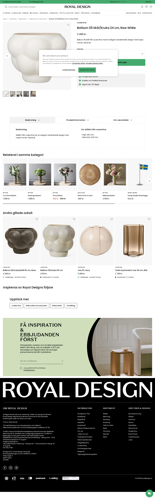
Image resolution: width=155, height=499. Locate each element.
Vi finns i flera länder (10, 422)
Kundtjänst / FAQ (83, 413)
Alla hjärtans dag (134, 413)
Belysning (106, 416)
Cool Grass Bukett (9, 195)
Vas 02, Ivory (84, 270)
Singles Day (132, 431)
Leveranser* (82, 425)
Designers (81, 451)
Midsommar (133, 428)
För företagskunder (84, 448)
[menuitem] (6, 13)
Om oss (80, 431)
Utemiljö (106, 434)
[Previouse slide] (7, 55)
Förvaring (106, 431)
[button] (148, 2)
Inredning (106, 422)
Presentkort (81, 419)
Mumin (130, 422)
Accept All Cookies (87, 70)
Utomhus (131, 419)
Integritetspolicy (83, 442)
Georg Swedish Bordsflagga (138, 195)
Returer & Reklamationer (86, 428)
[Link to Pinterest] (16, 468)
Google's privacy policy (94, 63)
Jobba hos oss (83, 434)
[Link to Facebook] (5, 468)
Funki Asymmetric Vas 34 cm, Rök (131, 270)
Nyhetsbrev (81, 416)
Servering (106, 419)
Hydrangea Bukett (34, 195)
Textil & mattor (108, 425)
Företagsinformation (85, 437)
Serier (105, 437)
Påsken (131, 416)
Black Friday (132, 434)
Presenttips (132, 425)
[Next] (149, 181)
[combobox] (148, 2)
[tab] (32, 120)
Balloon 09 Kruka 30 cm (51, 270)
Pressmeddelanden (85, 440)
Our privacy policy (78, 63)
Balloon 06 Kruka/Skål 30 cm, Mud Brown (19, 270)
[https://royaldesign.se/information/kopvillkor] (70, 478)
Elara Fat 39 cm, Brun (85, 195)
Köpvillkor (81, 422)
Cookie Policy (82, 445)
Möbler (105, 413)
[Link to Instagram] (11, 468)
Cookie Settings (68, 70)
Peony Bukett (58, 195)
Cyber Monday (133, 437)
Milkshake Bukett (109, 195)
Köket (105, 428)
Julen (130, 440)
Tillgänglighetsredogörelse (87, 454)
